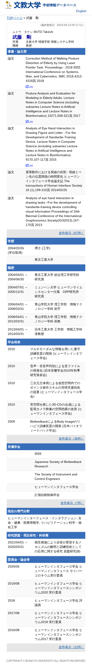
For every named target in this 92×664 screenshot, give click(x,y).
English (81, 11)
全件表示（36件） (71, 438)
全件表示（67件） (71, 233)
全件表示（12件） (71, 647)
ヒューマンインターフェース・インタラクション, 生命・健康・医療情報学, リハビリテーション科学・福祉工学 (45, 522)
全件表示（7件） (72, 503)
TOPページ (15, 18)
